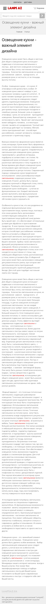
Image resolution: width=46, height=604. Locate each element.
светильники (29, 323)
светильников (8, 178)
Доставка (28, 2)
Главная (19, 32)
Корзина (40, 8)
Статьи (27, 32)
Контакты (17, 2)
